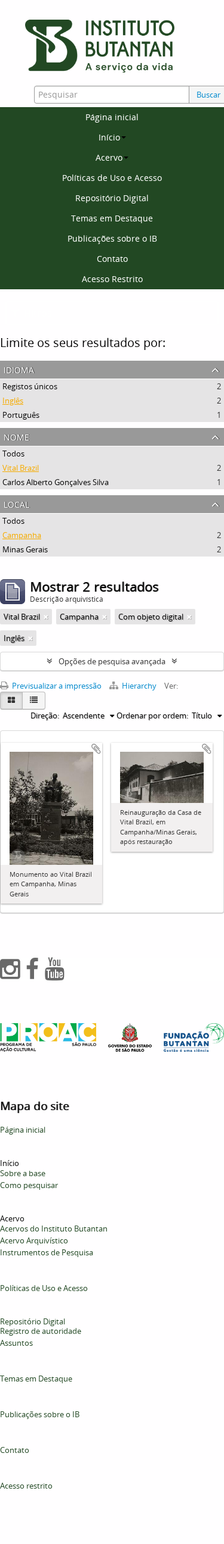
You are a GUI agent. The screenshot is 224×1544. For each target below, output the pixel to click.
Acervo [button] (109, 157)
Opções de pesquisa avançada (112, 661)
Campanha (21, 535)
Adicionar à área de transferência (96, 749)
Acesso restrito (26, 1485)
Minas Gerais (25, 549)
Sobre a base (22, 1173)
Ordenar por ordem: (152, 715)
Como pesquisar (29, 1185)
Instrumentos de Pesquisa (46, 1252)
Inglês (12, 400)
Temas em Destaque (112, 218)
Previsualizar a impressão (56, 685)
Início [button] (109, 137)
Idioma (19, 369)
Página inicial (112, 117)
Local (16, 503)
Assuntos (16, 1342)
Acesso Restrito (112, 279)
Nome (16, 436)
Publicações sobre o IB (112, 238)
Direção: (44, 715)
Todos (13, 453)
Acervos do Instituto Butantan (54, 1228)
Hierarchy (139, 685)
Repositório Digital (112, 198)
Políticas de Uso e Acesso (112, 177)
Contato (112, 258)
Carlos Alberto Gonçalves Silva (55, 482)
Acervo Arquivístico (34, 1240)
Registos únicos (29, 386)
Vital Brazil (20, 467)
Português (20, 415)
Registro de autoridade (40, 1331)
